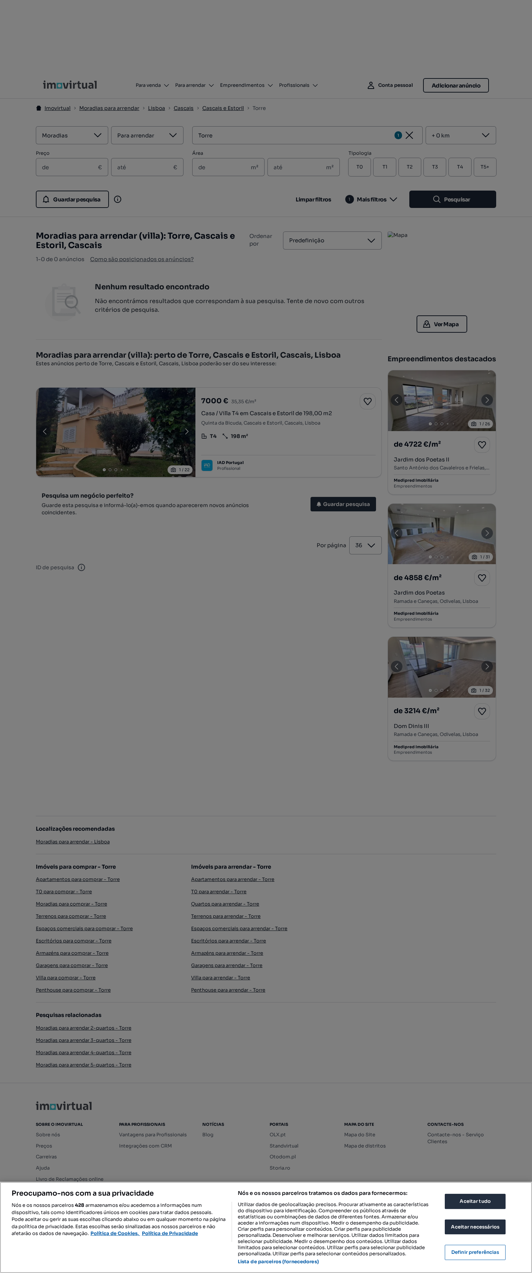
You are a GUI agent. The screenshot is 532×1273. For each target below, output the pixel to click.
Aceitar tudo (475, 1201)
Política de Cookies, (115, 1233)
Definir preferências (475, 1252)
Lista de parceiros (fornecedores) (278, 1262)
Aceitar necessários (475, 1227)
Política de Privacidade (170, 1233)
